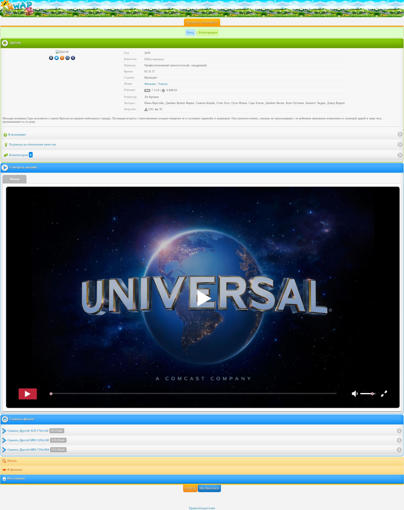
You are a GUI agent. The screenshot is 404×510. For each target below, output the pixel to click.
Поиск (12, 461)
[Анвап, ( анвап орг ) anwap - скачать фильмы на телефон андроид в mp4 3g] (202, 8)
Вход (190, 32)
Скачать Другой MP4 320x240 (36, 440)
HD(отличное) (154, 59)
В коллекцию (16, 134)
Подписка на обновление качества (32, 144)
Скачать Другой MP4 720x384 (36, 449)
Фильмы (150, 83)
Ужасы (162, 83)
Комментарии (20, 155)
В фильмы (14, 469)
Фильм (14, 179)
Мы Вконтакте (209, 488)
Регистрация (208, 32)
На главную (16, 478)
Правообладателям (202, 508)
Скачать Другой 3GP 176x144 (35, 430)
